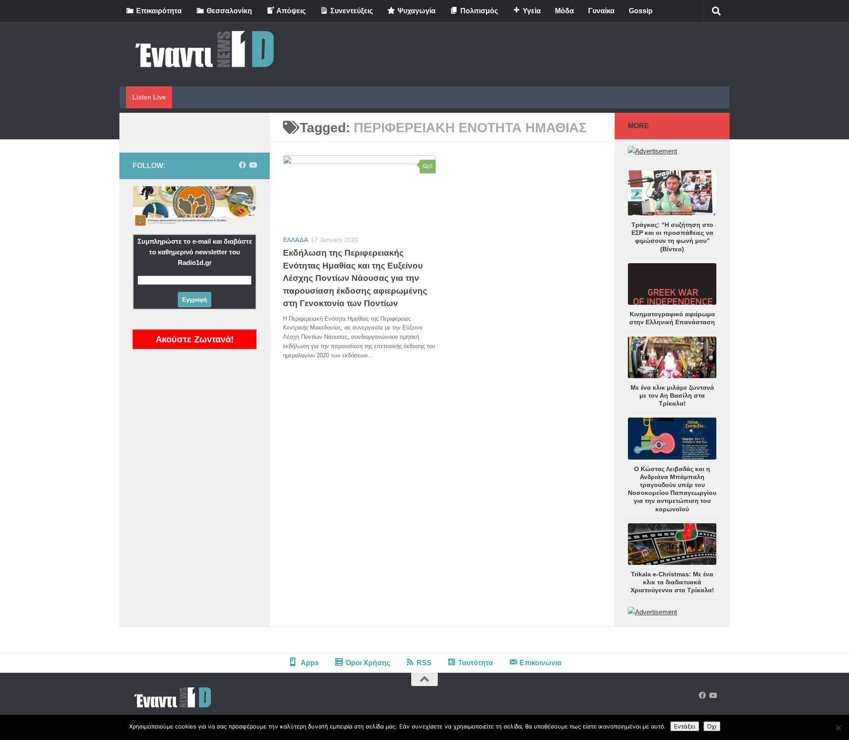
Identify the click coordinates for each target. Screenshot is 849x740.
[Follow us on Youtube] (252, 165)
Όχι (712, 726)
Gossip (641, 11)
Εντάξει (685, 726)
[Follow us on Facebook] (242, 165)
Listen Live (149, 97)
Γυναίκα (601, 11)
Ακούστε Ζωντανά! (195, 339)
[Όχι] (838, 727)
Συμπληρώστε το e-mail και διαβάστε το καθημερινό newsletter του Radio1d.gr (195, 252)
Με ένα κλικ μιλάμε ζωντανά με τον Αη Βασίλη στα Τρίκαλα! (672, 395)
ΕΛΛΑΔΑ (295, 239)
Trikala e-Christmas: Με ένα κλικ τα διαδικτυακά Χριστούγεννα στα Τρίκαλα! (672, 582)
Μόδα (564, 11)
